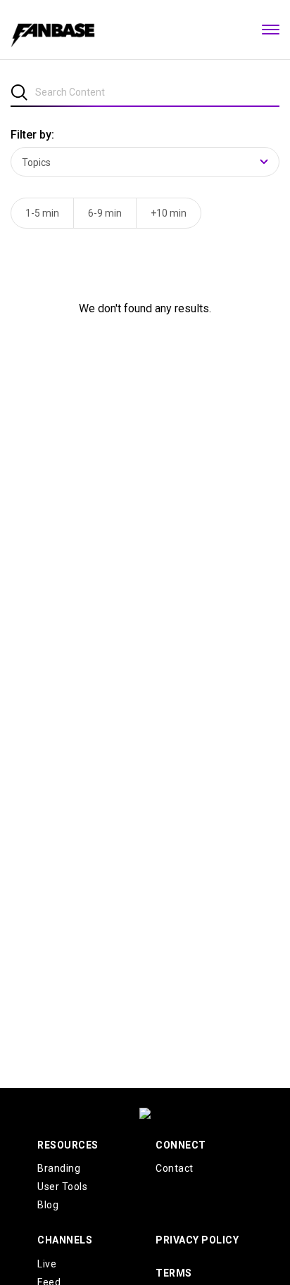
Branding (58, 1168)
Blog (47, 1204)
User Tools (62, 1186)
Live (46, 1264)
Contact (175, 1168)
